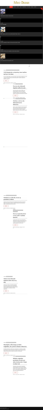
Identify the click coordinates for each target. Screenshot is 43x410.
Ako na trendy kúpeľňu (3, 24)
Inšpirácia (21, 98)
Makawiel (24, 97)
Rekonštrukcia (15, 211)
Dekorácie (17, 98)
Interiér (24, 98)
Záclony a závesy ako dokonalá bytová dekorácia (18, 102)
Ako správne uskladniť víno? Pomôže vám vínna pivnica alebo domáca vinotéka (10, 42)
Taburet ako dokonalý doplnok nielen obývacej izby (10, 280)
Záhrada (15, 195)
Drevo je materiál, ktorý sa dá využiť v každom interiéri (19, 215)
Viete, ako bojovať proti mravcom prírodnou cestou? (7, 60)
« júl (29, 66)
